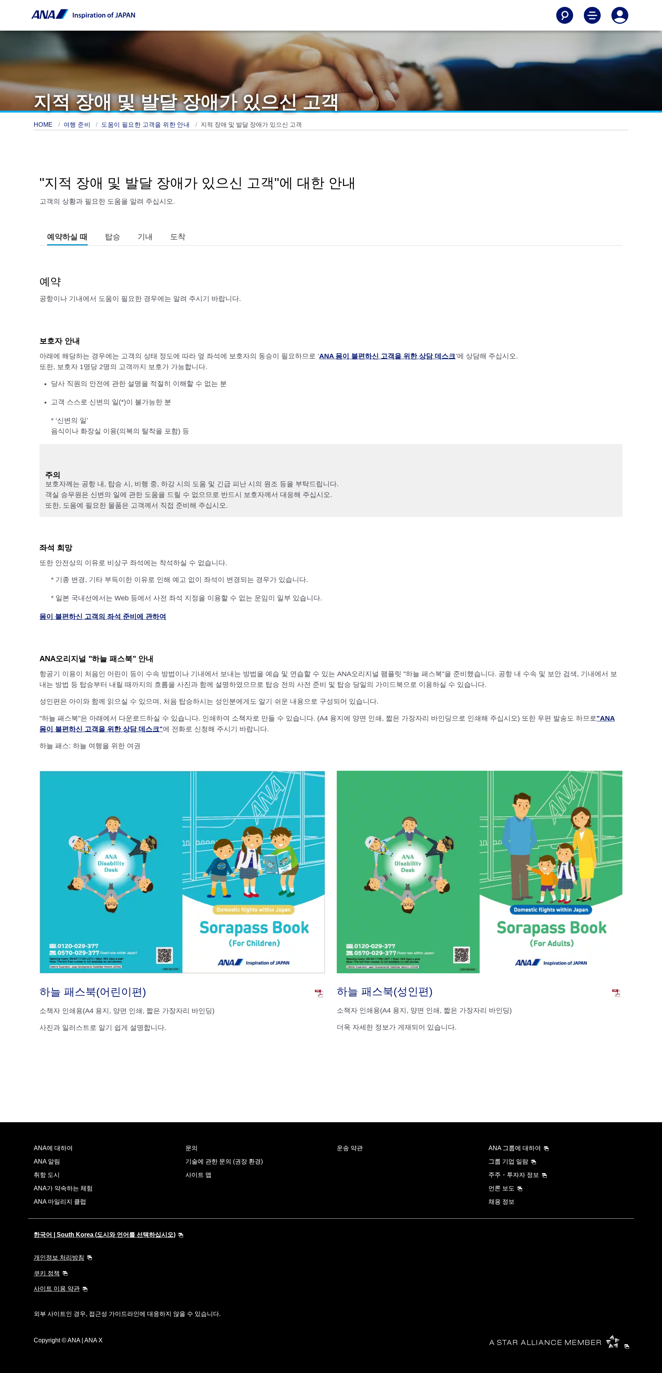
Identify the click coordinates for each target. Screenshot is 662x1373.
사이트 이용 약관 (57, 1288)
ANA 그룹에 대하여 (514, 1148)
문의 (191, 1148)
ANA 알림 (47, 1161)
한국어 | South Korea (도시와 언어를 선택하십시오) (104, 1234)
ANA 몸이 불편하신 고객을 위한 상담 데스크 (387, 356)
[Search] (564, 15)
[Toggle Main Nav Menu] (592, 15)
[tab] (67, 236)
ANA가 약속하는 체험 (63, 1188)
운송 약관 (350, 1148)
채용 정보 (501, 1201)
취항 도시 (47, 1175)
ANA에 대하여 (53, 1148)
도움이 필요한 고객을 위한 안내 (146, 124)
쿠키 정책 (47, 1273)
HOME (44, 124)
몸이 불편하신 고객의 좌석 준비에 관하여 (102, 616)
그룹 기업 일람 (508, 1161)
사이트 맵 (198, 1175)
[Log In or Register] (619, 15)
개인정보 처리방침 (59, 1257)
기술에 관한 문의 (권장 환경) (224, 1161)
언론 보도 (501, 1188)
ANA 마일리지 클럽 (60, 1201)
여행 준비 (78, 124)
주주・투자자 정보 (513, 1175)
